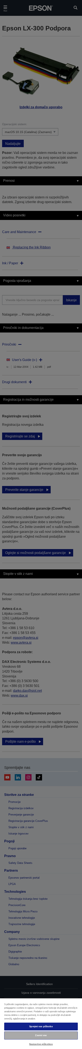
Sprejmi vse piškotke (41, 1026)
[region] (41, 1023)
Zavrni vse (41, 1035)
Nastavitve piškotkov (41, 1044)
